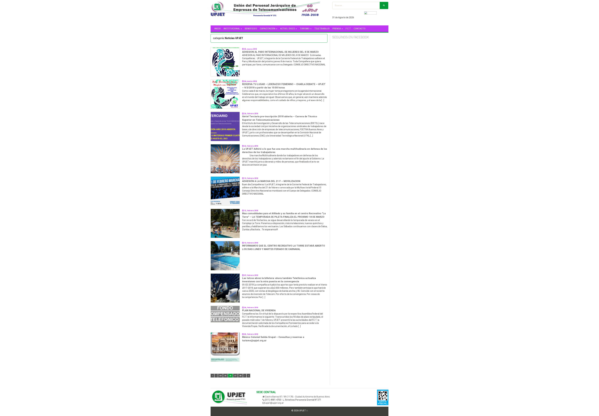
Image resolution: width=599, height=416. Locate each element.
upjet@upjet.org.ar (274, 403)
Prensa (336, 28)
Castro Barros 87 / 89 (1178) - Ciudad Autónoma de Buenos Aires (297, 396)
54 (220, 376)
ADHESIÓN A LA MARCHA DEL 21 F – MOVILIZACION (271, 181)
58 (240, 376)
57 (235, 376)
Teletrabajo (322, 28)
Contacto (359, 28)
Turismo (305, 28)
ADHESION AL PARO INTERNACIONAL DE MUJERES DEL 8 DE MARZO (280, 52)
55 (225, 376)
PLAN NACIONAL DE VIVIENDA (259, 310)
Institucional (232, 28)
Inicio (217, 28)
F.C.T (348, 28)
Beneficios (251, 28)
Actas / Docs (287, 28)
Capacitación (268, 28)
